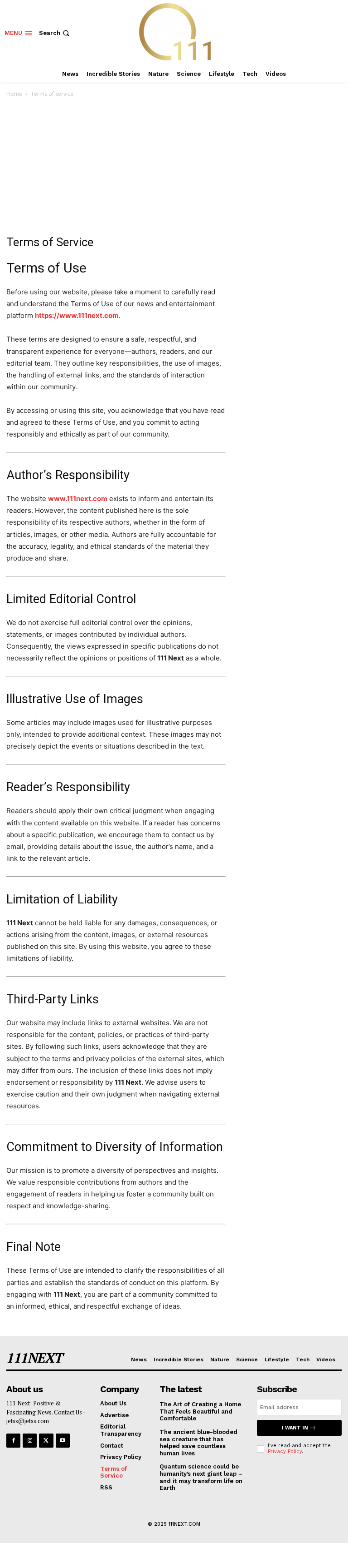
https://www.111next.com (77, 315)
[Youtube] (63, 1441)
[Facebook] (13, 1441)
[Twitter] (46, 1441)
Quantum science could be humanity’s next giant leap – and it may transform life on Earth (201, 1477)
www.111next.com (77, 498)
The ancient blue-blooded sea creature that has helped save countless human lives (198, 1443)
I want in (295, 1428)
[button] (55, 33)
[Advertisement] (174, 167)
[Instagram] (30, 1441)
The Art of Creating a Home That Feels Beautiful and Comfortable (200, 1411)
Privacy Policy (285, 1451)
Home (14, 94)
